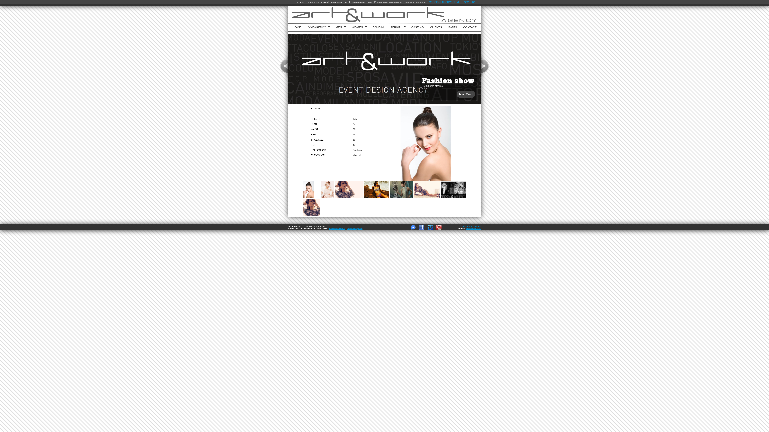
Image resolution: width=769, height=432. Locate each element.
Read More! (466, 94)
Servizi (394, 27)
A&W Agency (315, 27)
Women (356, 27)
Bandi (452, 27)
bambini (378, 27)
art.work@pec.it (354, 228)
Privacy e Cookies (472, 226)
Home (297, 27)
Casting (417, 27)
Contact (470, 27)
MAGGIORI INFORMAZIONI (444, 2)
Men (337, 27)
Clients (436, 27)
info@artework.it (337, 228)
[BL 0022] (311, 189)
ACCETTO (469, 2)
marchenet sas (473, 228)
